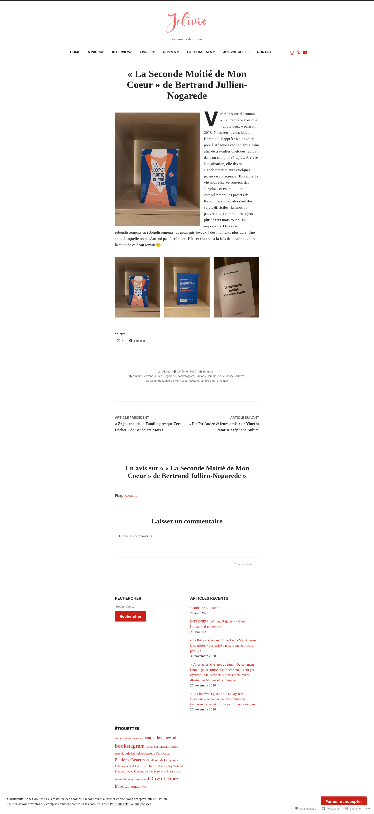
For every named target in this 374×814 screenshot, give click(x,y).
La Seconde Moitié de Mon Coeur (167, 380)
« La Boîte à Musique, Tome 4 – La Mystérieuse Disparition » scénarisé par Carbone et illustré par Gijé (223, 645)
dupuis (125, 753)
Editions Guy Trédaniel (170, 766)
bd (174, 737)
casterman (161, 746)
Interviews (122, 52)
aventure (138, 738)
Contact (265, 52)
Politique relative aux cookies (130, 804)
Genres (169, 52)
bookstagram (185, 376)
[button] (137, 287)
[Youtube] (305, 52)
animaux (128, 738)
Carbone (149, 747)
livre (119, 786)
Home (75, 52)
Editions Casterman (132, 759)
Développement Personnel (150, 753)
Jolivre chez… (236, 52)
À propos (96, 52)
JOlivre (239, 376)
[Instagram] (292, 52)
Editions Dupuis (146, 766)
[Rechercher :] (149, 607)
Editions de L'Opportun (164, 760)
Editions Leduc (124, 771)
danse (117, 753)
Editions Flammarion (208, 376)
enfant (163, 771)
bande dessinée (157, 737)
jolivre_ (165, 371)
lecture (194, 380)
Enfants (171, 771)
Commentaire (243, 564)
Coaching (173, 747)
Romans (208, 371)
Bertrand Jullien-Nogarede (159, 376)
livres (146, 52)
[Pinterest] (298, 52)
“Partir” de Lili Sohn (204, 608)
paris (215, 380)
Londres (205, 380)
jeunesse (228, 376)
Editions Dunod (124, 766)
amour (137, 376)
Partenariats (199, 52)
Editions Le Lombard (147, 771)
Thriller (143, 787)
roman (224, 380)
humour (129, 779)
